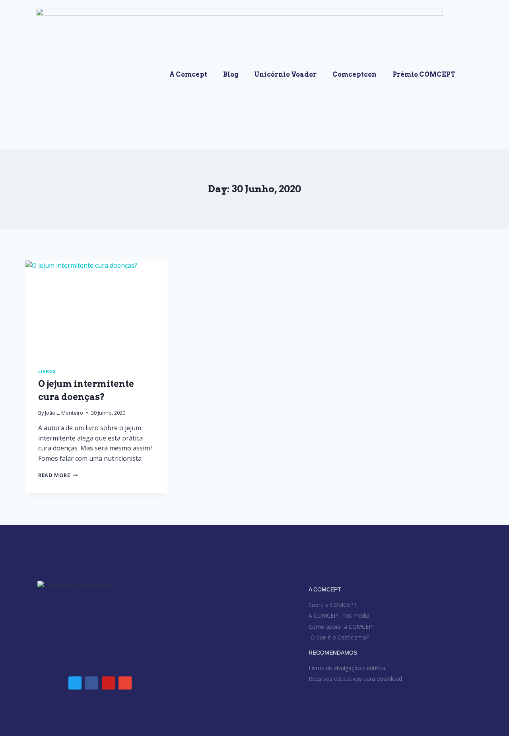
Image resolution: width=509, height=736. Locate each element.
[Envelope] (125, 683)
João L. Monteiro (64, 412)
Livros (47, 371)
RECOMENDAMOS (333, 652)
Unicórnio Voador (285, 74)
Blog (230, 74)
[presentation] (96, 308)
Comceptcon (354, 74)
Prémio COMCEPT (424, 74)
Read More (58, 475)
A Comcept (188, 74)
